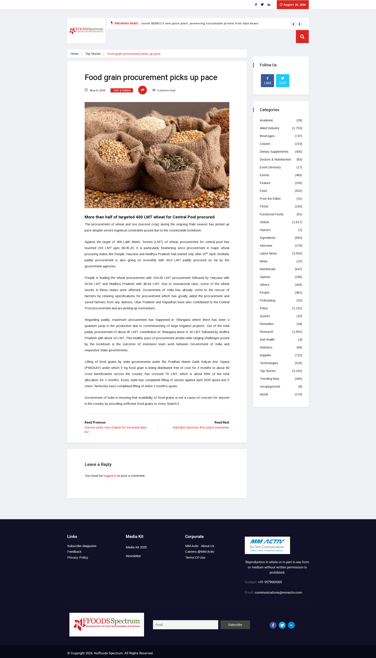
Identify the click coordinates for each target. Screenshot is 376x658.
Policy (264, 308)
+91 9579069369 (270, 582)
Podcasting (267, 300)
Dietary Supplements (274, 151)
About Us (207, 546)
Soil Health (267, 339)
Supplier (265, 355)
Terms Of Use (195, 557)
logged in (110, 475)
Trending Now (269, 378)
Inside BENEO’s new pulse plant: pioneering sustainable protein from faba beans (199, 23)
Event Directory (270, 167)
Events (264, 175)
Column (265, 144)
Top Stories (93, 53)
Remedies (267, 324)
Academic (266, 120)
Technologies (269, 363)
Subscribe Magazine (81, 546)
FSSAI (264, 206)
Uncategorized (270, 386)
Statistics (266, 347)
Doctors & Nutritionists (275, 159)
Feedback (74, 551)
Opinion (265, 277)
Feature (265, 183)
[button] (293, 24)
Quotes (265, 316)
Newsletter (133, 556)
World (264, 394)
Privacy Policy (77, 557)
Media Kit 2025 (136, 547)
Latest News (268, 253)
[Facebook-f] (273, 625)
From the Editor (270, 198)
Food (263, 191)
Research (266, 331)
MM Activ (192, 546)
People (264, 292)
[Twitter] (282, 625)
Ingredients (267, 237)
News (264, 261)
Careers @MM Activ (199, 551)
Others (264, 284)
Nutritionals (267, 269)
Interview (266, 245)
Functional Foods (272, 214)
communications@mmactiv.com (278, 592)
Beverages (267, 136)
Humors (265, 230)
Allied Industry (269, 128)
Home (74, 53)
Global (264, 222)
